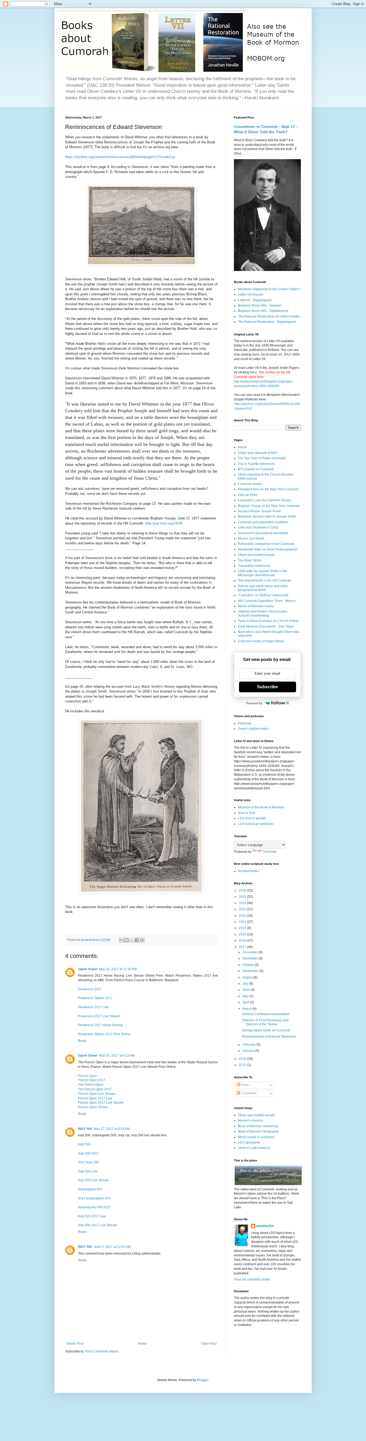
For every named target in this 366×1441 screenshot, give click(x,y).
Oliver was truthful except (256, 1115)
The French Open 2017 (95, 1089)
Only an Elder (248, 495)
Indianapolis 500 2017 (94, 1207)
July (245, 983)
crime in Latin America (254, 1148)
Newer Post (74, 1344)
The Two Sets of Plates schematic (262, 458)
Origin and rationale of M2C (258, 453)
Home (142, 1344)
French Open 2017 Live (95, 1098)
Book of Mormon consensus (258, 1126)
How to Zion (246, 813)
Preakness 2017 (90, 989)
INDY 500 (85, 1129)
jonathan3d (264, 1226)
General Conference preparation (265, 1014)
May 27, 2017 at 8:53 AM (112, 1129)
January (248, 1051)
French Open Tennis (92, 1107)
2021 (243, 922)
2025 (243, 897)
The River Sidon (250, 560)
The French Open (90, 1085)
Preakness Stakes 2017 (95, 998)
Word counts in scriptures (256, 1137)
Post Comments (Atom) (101, 1351)
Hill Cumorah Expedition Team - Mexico (267, 601)
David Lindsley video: (253, 729)
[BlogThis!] (126, 940)
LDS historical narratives (256, 824)
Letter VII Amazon (250, 294)
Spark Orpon (87, 969)
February (249, 1044)
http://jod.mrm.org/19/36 (163, 523)
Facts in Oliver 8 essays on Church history (268, 621)
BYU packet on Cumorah (256, 469)
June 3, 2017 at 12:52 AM (112, 1247)
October (248, 965)
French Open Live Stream (96, 1094)
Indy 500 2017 (88, 1153)
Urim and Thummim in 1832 (258, 527)
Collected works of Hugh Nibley (261, 641)
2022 (243, 916)
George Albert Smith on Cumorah (266, 1030)
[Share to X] (132, 940)
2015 (243, 1065)
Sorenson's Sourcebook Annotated (263, 533)
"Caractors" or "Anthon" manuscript (263, 595)
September (250, 971)
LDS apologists (249, 1142)
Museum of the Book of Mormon (261, 807)
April (246, 1002)
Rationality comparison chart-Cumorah (266, 544)
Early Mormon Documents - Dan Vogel (266, 626)
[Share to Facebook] (137, 940)
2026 (243, 890)
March (247, 1009)
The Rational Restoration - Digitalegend (267, 322)
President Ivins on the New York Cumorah (268, 489)
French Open (87, 1076)
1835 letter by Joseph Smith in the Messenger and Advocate (262, 573)
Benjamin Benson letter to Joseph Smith (267, 516)
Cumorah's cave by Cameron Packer (264, 500)
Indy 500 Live (88, 1171)
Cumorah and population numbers (263, 522)
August (247, 977)
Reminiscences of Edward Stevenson (269, 1036)
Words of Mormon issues (256, 606)
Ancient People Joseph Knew (259, 511)
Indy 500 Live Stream (93, 1180)
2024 (243, 903)
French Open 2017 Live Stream (101, 1102)
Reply (82, 1041)
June (246, 990)
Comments (248, 1093)
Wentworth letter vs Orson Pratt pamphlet (267, 549)
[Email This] (121, 940)
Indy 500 (84, 1144)
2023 (243, 909)
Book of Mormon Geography (258, 1131)
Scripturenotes (248, 871)
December (250, 952)
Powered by (254, 703)
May (245, 996)
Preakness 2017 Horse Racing (100, 1025)
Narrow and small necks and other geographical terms (263, 588)
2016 (243, 1059)
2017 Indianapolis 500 (94, 1198)
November (250, 958)
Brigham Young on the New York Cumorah (269, 506)
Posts (244, 1085)
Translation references (254, 566)
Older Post (208, 1344)
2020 (243, 928)
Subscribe (267, 687)
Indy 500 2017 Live (92, 1216)
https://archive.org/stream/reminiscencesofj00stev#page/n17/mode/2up (120, 157)
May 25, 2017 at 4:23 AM (117, 1055)
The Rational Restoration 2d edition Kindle (269, 316)
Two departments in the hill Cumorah (264, 580)
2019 (243, 934)
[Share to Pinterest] (142, 940)
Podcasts (244, 723)
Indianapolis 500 (90, 1189)
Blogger (202, 1380)
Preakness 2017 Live (93, 1007)
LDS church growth (252, 818)
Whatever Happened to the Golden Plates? (269, 289)
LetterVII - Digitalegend (254, 300)
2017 (243, 947)
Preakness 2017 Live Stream (99, 1016)
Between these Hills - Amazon (259, 305)
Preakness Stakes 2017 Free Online (104, 1034)
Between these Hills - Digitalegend (263, 311)
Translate (270, 852)
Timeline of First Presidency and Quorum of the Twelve (265, 1022)
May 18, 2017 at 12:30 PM (118, 969)
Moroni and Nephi (251, 538)
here (255, 354)
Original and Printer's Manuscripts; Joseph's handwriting (263, 613)
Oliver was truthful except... (257, 555)
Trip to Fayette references (256, 464)
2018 (243, 940)
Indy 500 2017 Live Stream (97, 1225)
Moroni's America (250, 1120)
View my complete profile (252, 1279)
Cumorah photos (250, 484)
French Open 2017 (91, 1080)
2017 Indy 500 (88, 1162)
